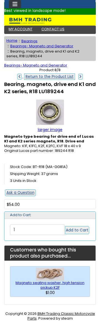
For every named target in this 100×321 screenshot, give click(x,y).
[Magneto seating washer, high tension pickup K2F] (50, 273)
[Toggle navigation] (15, 4)
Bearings (29, 41)
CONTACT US (52, 29)
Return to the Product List (50, 76)
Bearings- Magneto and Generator (41, 46)
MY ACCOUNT (20, 29)
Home (12, 40)
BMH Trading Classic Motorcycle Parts (61, 316)
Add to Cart (77, 230)
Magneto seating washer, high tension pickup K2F (50, 285)
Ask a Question (20, 192)
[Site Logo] (50, 20)
